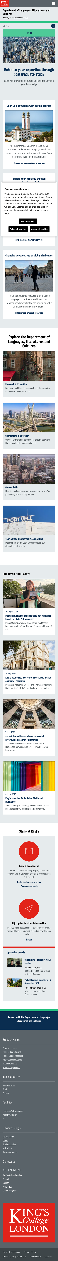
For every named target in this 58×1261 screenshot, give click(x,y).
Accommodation (10, 1115)
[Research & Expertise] (29, 366)
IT (3, 1119)
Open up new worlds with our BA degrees (29, 106)
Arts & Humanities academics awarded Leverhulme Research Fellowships (24, 738)
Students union (9, 1144)
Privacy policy (30, 1252)
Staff (5, 1089)
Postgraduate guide (29, 886)
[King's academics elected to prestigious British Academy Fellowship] (29, 655)
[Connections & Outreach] (29, 417)
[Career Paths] (29, 469)
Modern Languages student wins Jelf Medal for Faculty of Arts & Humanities (28, 617)
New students (9, 1085)
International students (12, 1060)
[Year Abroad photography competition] (29, 520)
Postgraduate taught (12, 1052)
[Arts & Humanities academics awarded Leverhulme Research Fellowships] (29, 714)
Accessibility (35, 1257)
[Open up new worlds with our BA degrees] (29, 126)
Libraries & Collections (13, 1111)
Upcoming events (16, 952)
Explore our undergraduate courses (29, 163)
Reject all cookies (18, 229)
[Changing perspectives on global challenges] (29, 276)
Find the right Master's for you (29, 239)
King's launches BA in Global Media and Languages (24, 800)
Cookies (48, 1257)
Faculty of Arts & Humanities (15, 18)
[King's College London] (29, 1220)
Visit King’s (7, 1148)
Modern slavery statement (14, 1257)
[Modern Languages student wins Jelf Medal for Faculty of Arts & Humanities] (29, 593)
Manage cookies (28, 221)
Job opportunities (10, 1152)
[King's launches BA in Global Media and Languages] (29, 776)
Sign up (29, 939)
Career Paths (11, 487)
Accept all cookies (39, 229)
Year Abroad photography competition (24, 539)
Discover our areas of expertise (29, 312)
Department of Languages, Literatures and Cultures (26, 12)
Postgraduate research (13, 1056)
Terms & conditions (11, 1252)
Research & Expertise (16, 384)
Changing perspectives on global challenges (29, 255)
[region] (29, 209)
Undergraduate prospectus (29, 882)
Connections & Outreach (17, 435)
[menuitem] (29, 1048)
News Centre (8, 1137)
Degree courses (10, 1048)
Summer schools (10, 1064)
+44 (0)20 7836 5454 (12, 1170)
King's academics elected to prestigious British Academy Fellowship (28, 679)
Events (5, 1140)
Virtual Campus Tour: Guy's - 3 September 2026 (38, 981)
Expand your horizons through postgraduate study (29, 180)
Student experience (11, 1068)
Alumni (6, 1093)
